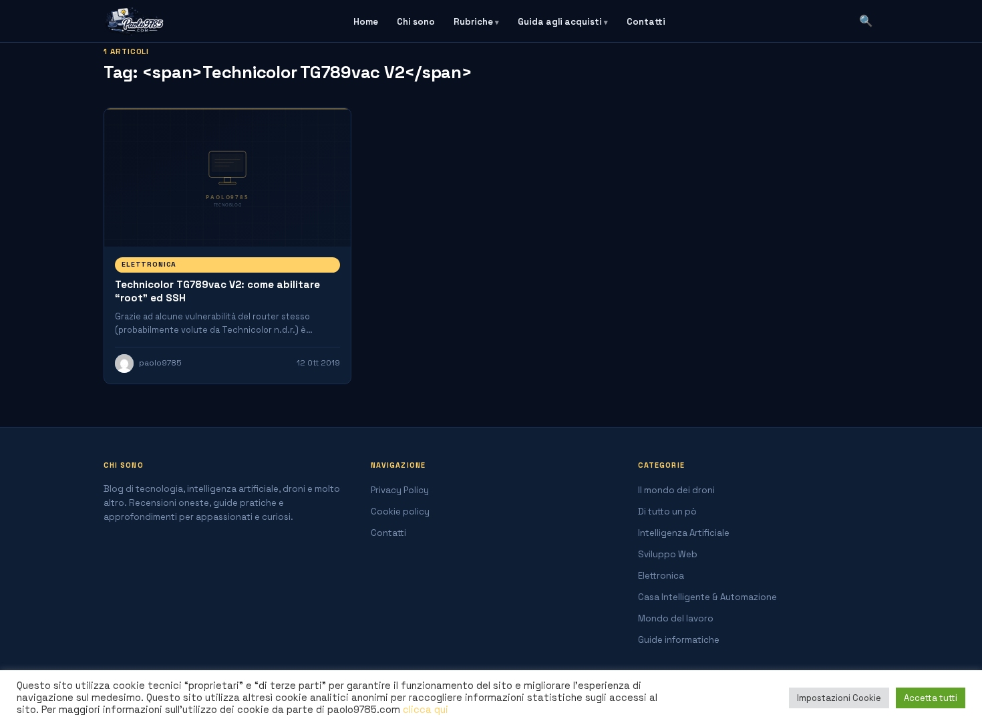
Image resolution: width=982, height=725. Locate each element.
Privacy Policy (400, 490)
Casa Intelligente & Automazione (707, 597)
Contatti (646, 21)
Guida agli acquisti (560, 21)
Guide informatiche (678, 639)
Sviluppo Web (667, 554)
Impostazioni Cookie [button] (839, 698)
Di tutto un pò (667, 511)
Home (365, 21)
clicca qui (425, 710)
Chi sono (416, 21)
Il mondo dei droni (676, 490)
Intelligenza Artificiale (683, 533)
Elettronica (149, 264)
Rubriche (473, 21)
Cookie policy (400, 511)
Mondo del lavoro (675, 618)
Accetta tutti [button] (930, 698)
